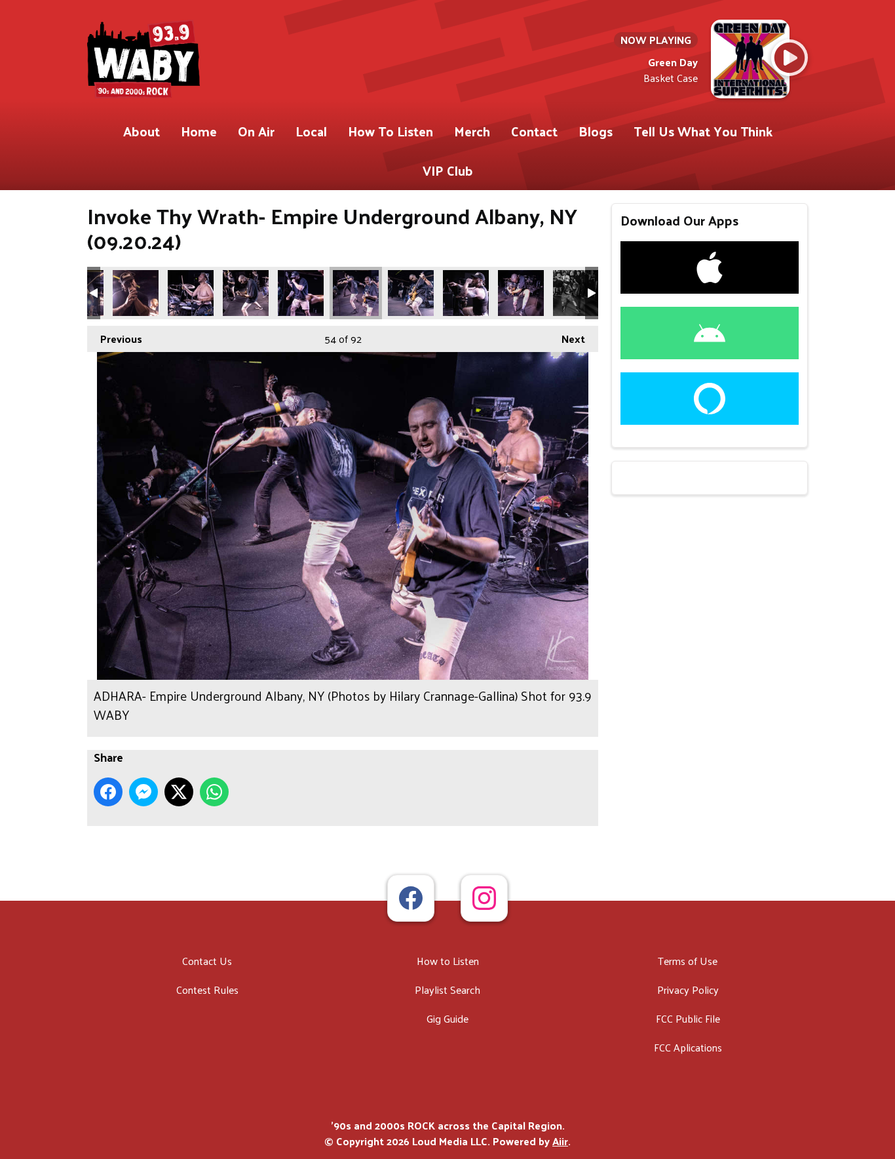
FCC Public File (688, 1018)
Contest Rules (207, 989)
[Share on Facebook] (108, 791)
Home (199, 131)
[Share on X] (178, 791)
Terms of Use (687, 960)
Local (311, 131)
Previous (114, 338)
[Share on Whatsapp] (214, 791)
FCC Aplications (688, 1047)
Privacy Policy (688, 989)
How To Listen (390, 131)
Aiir (560, 1140)
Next (566, 338)
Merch (472, 131)
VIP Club (448, 170)
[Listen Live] (789, 57)
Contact (534, 131)
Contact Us (207, 960)
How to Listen (448, 960)
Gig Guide (447, 1018)
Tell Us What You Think (703, 131)
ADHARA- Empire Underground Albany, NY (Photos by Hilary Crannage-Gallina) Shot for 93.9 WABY (136, 293)
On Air (256, 131)
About (141, 131)
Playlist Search (447, 989)
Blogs (596, 131)
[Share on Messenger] (143, 791)
